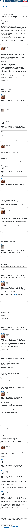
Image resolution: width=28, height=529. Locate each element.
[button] (27, 3)
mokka (2, 491)
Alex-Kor (2, 107)
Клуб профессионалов (9, 4)
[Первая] (3, 6)
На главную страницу (3, 4)
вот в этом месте (15, 294)
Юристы (14, 4)
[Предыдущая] (4, 6)
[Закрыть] (12, 525)
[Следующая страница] (9, 6)
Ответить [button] (24, 6)
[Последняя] (10, 6)
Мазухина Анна (3, 94)
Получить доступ (6, 527)
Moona (2, 352)
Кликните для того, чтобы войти (14, 526)
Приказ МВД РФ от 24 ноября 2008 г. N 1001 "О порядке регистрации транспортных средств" (13, 410)
